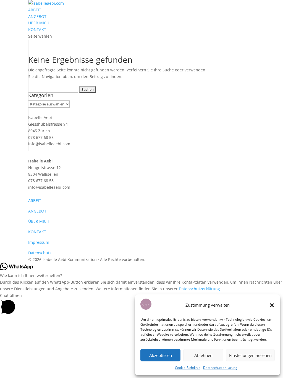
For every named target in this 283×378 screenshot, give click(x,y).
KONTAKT (37, 29)
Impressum (38, 242)
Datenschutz (39, 252)
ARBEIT (34, 9)
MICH (44, 221)
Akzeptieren (160, 355)
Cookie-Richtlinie (187, 367)
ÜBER (33, 221)
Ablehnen (203, 355)
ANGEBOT (37, 16)
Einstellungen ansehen (250, 355)
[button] (272, 305)
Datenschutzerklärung (220, 367)
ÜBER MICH (38, 22)
